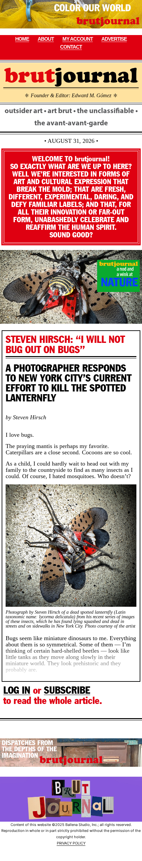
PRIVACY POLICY (71, 843)
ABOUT (46, 39)
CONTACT (71, 47)
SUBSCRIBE (67, 690)
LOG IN (16, 690)
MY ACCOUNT (77, 39)
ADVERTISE (114, 39)
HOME (22, 39)
